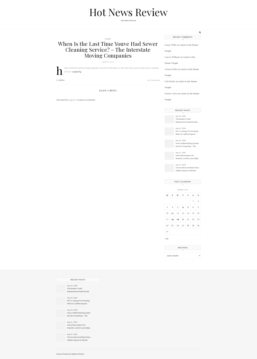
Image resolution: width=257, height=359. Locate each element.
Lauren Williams (172, 57)
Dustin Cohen (171, 93)
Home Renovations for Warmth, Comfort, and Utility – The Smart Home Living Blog (188, 157)
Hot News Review (128, 12)
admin (62, 80)
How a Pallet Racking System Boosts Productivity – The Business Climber (187, 145)
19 (178, 219)
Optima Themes (77, 354)
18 (172, 219)
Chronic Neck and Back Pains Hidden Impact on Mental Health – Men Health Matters (187, 169)
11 (172, 213)
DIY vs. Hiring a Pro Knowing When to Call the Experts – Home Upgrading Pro (187, 133)
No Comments (153, 80)
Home (108, 39)
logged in (72, 99)
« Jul (166, 238)
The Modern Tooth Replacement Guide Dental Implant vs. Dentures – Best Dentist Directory (187, 121)
